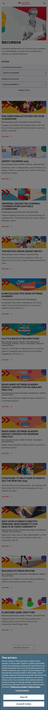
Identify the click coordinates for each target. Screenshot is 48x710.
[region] (24, 682)
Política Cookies (34, 687)
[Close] (42, 659)
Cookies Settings (22, 690)
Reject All (23, 697)
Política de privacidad (18, 687)
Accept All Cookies (23, 704)
